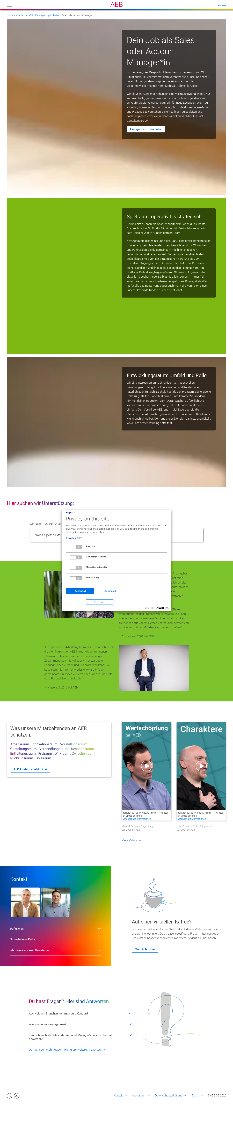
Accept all (80, 590)
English (69, 512)
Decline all (110, 590)
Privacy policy (74, 538)
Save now (98, 602)
